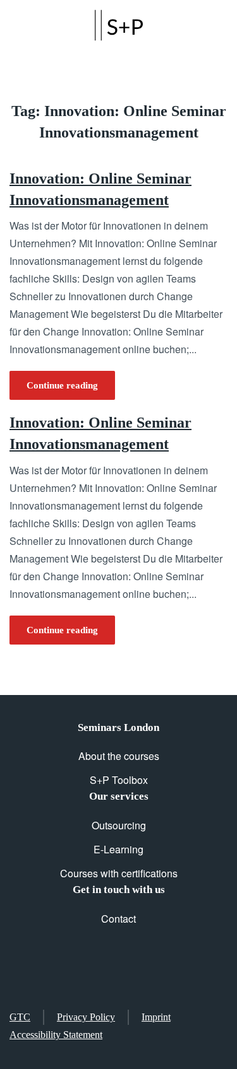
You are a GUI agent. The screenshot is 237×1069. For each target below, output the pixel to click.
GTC (19, 1017)
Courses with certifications (119, 873)
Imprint (156, 1017)
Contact (118, 918)
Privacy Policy (86, 1017)
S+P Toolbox (119, 780)
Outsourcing (119, 825)
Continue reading (62, 385)
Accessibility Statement (55, 1034)
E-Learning (118, 849)
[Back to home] (119, 25)
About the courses (118, 756)
